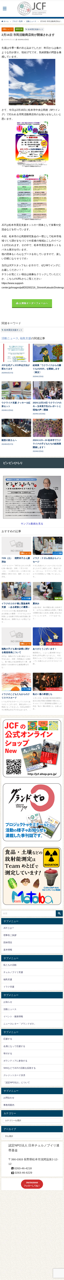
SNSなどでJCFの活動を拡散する (19, 1068)
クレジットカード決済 (14, 1075)
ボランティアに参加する (15, 1061)
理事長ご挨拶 (9, 935)
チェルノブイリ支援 (13, 972)
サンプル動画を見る (32, 523)
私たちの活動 (9, 965)
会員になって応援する (14, 1046)
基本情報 (7, 950)
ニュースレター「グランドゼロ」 (19, 1024)
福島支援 (19, 29)
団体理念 (7, 942)
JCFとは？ (8, 928)
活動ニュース (7, 29)
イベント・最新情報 (13, 1016)
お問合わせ (8, 1098)
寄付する (7, 1053)
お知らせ (7, 1002)
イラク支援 (8, 987)
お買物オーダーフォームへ (33, 303)
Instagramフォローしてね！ (32, 1184)
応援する (7, 1039)
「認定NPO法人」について (16, 1082)
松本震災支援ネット (35, 29)
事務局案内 (8, 1105)
